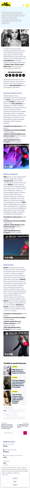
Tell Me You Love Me (19, 417)
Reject (15, 481)
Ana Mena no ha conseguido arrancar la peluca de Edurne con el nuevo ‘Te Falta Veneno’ (7, 426)
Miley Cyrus (8, 414)
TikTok (5, 457)
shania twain (12, 410)
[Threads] (20, 75)
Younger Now (8, 417)
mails (4, 463)
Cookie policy (5, 474)
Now (15, 414)
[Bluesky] (6, 75)
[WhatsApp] (23, 75)
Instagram (6, 451)
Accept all (15, 478)
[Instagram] (13, 75)
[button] (27, 5)
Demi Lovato (21, 410)
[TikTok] (16, 75)
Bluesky (5, 446)
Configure (15, 484)
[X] (10, 75)
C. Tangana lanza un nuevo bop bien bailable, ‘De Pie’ (23, 426)
